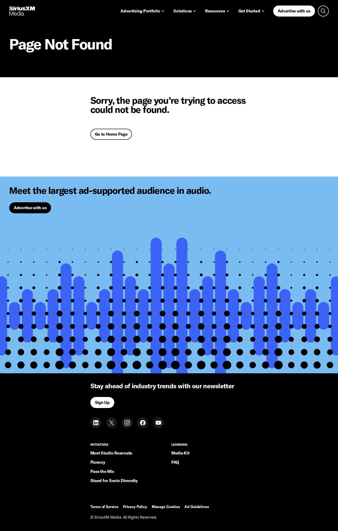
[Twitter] (111, 422)
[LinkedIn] (95, 422)
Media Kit (180, 453)
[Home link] (22, 11)
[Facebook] (142, 422)
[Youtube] (158, 422)
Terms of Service (104, 507)
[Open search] (323, 11)
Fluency (97, 462)
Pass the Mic (102, 471)
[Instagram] (127, 422)
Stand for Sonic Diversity (114, 480)
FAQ (175, 462)
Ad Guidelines (196, 507)
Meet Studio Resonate (111, 453)
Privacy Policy (135, 507)
